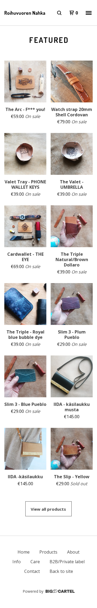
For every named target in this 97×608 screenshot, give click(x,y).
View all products (48, 509)
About (73, 552)
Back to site (61, 571)
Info (16, 562)
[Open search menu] (59, 13)
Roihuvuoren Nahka (24, 13)
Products (48, 552)
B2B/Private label (67, 562)
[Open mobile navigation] (89, 13)
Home (24, 552)
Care (35, 562)
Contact (32, 571)
